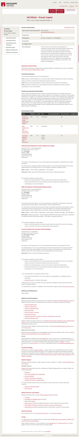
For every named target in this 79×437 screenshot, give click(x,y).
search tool (28, 327)
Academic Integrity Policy (31, 306)
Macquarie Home (64, 6)
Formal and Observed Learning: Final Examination (25, 139)
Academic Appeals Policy (31, 304)
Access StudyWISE (29, 376)
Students (71, 6)
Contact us (69, 435)
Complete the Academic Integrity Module (34, 380)
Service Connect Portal (68, 286)
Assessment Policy (29, 310)
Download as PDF (70, 27)
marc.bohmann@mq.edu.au (48, 32)
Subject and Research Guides (32, 386)
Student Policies (49, 320)
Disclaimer (54, 435)
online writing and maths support (49, 354)
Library (60, 2)
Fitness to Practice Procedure (32, 312)
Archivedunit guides (60, 11)
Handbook (55, 2)
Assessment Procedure (30, 314)
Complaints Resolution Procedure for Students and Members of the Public (43, 316)
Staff (76, 6)
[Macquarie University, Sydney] (9, 4)
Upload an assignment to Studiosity (33, 378)
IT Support (27, 397)
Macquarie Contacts (74, 2)
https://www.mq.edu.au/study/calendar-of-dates (32, 69)
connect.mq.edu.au (34, 343)
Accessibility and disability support (33, 399)
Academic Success (29, 280)
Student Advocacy (29, 407)
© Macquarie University (6, 435)
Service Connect (58, 413)
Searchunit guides (52, 11)
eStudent (44, 338)
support (33, 401)
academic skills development (64, 354)
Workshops (27, 372)
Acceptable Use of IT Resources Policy (57, 423)
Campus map (75, 435)
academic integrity (38, 350)
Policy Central (57, 300)
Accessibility (64, 435)
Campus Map (66, 2)
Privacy (59, 435)
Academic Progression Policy (32, 308)
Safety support (28, 403)
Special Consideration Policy (31, 318)
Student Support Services (46, 395)
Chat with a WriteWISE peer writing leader (35, 374)
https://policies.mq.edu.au (67, 300)
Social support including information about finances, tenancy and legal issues (43, 405)
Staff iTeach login (71, 9)
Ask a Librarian (28, 388)
